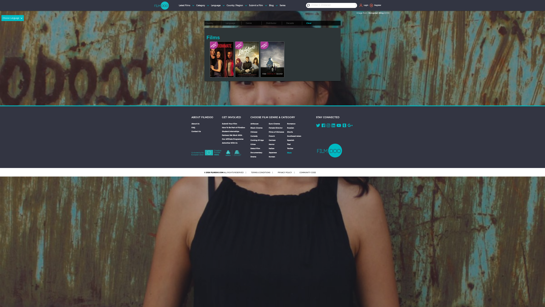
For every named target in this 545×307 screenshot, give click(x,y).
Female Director (276, 128)
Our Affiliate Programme (232, 139)
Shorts (290, 132)
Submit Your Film (229, 124)
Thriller (290, 148)
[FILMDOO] (329, 150)
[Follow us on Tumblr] (344, 126)
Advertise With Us (229, 143)
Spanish (290, 140)
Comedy (254, 136)
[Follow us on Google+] (350, 126)
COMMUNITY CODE (307, 172)
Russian (290, 128)
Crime (253, 144)
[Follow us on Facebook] (323, 126)
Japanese (273, 153)
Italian (271, 148)
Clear (309, 23)
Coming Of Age (257, 140)
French (272, 136)
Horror (271, 144)
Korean (272, 157)
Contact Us (196, 131)
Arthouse (254, 124)
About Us (195, 124)
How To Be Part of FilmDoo (233, 127)
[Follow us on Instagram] (328, 126)
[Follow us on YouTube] (339, 126)
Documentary (256, 153)
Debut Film (255, 148)
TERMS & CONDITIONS (260, 172)
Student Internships (230, 131)
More (289, 153)
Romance (291, 124)
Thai (289, 144)
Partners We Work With (232, 135)
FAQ (193, 127)
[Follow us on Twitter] (318, 126)
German (272, 140)
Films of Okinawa (276, 132)
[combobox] (334, 5)
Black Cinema (256, 128)
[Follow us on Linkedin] (333, 126)
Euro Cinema (274, 124)
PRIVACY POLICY (285, 172)
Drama (253, 157)
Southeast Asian (294, 136)
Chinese (254, 132)
